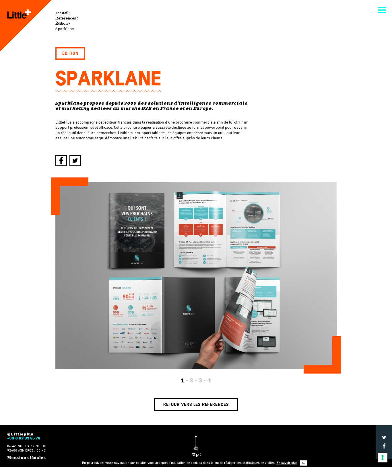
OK (303, 463)
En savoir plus (286, 462)
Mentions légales (26, 458)
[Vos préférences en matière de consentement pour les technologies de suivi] (382, 457)
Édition (70, 53)
